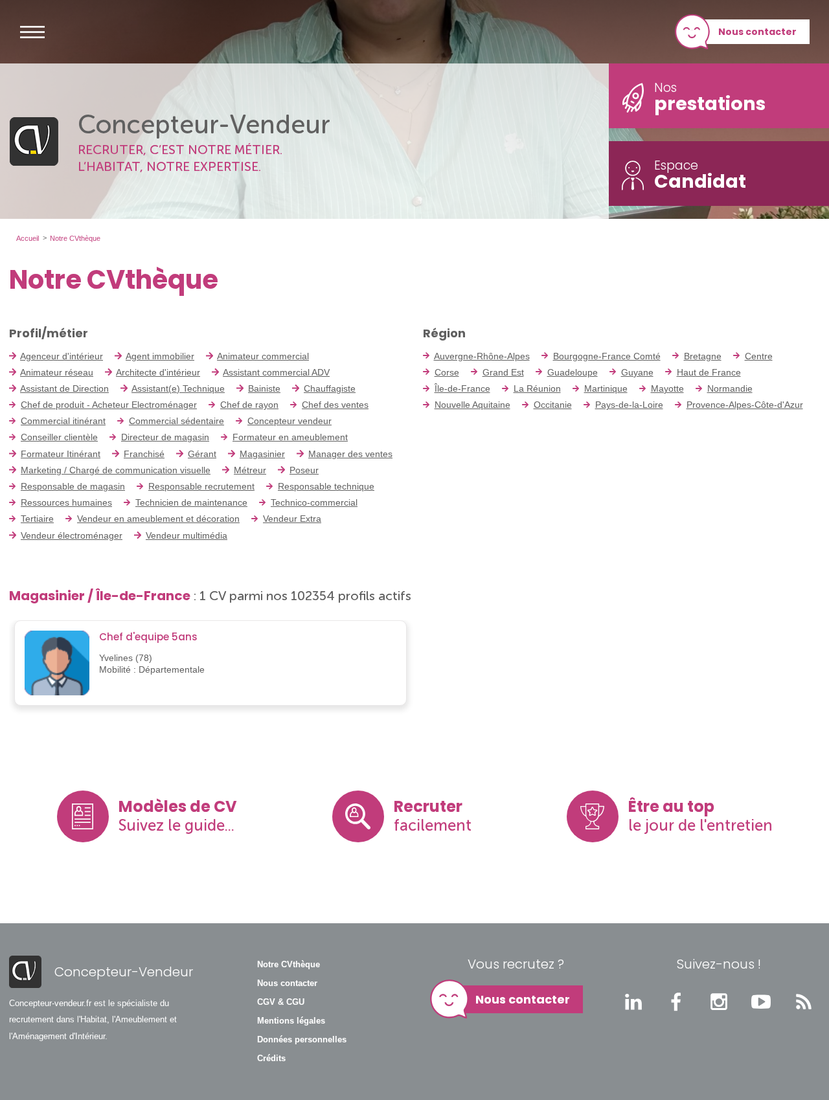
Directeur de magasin (165, 437)
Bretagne (702, 356)
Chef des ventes (335, 404)
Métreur (250, 470)
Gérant (202, 454)
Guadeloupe (572, 372)
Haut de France (709, 372)
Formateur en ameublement (290, 437)
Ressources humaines (66, 502)
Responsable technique (326, 486)
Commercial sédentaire (176, 421)
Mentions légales (291, 1021)
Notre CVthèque (288, 964)
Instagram (719, 1001)
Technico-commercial (314, 502)
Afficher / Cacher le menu (32, 32)
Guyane (637, 372)
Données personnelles (301, 1039)
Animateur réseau (56, 372)
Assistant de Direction (64, 388)
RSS (804, 1001)
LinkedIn (633, 1001)
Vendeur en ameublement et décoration (158, 518)
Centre (759, 356)
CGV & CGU (280, 1002)
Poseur (304, 470)
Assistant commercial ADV (276, 372)
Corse (447, 372)
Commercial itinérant (63, 421)
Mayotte (667, 388)
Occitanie (553, 404)
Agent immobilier (160, 356)
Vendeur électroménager (71, 535)
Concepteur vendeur (289, 421)
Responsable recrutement (201, 486)
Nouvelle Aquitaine (472, 404)
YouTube (761, 1001)
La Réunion (537, 388)
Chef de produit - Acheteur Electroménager (109, 404)
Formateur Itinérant (60, 454)
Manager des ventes (350, 454)
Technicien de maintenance (191, 502)
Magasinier (262, 454)
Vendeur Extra (292, 518)
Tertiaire (37, 518)
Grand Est (503, 372)
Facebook (676, 1001)
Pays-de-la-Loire (629, 404)
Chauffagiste (330, 388)
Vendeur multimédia (186, 535)
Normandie (730, 388)
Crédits (271, 1058)
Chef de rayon (249, 404)
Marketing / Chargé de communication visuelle (115, 470)
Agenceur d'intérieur (61, 356)
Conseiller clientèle (59, 437)
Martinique (606, 388)
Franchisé (144, 454)
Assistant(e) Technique (178, 388)
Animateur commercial (263, 356)
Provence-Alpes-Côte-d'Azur (745, 404)
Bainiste (264, 388)
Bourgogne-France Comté (607, 356)
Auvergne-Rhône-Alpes (482, 356)
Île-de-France (462, 388)
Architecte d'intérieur (158, 372)
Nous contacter (757, 31)
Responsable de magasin (73, 486)
